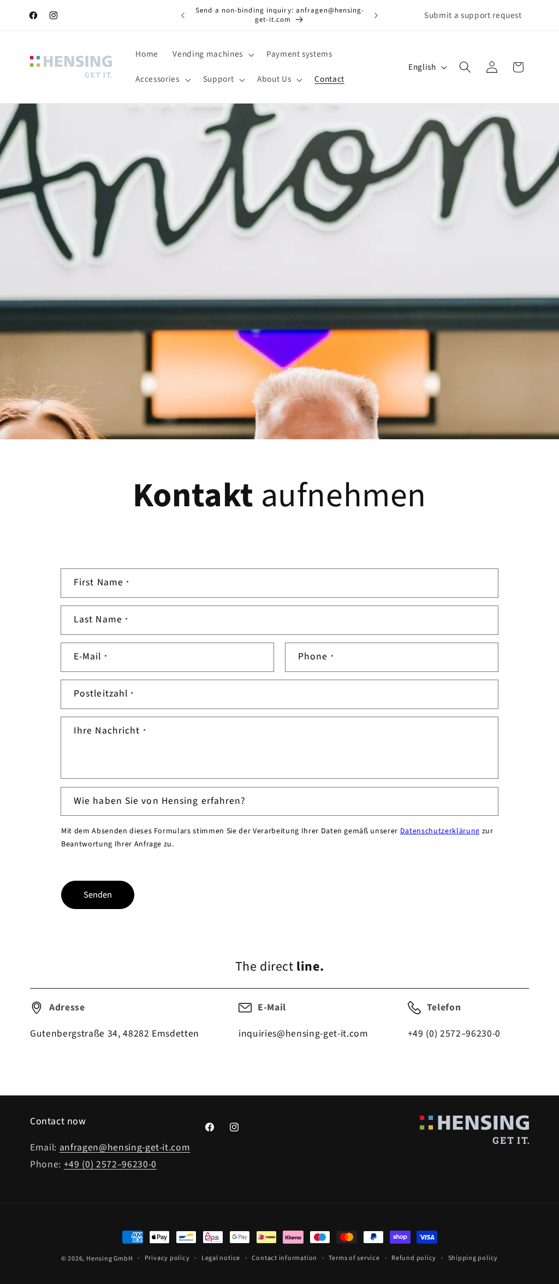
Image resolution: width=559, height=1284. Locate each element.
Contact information (284, 1258)
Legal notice (220, 1258)
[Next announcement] (376, 15)
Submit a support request (473, 15)
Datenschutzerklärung (440, 831)
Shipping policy (473, 1258)
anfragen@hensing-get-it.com (125, 1147)
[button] (212, 54)
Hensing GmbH (109, 1258)
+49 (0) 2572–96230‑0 (454, 1033)
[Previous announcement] (183, 15)
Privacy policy (167, 1258)
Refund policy (413, 1258)
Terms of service (354, 1258)
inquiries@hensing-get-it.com (303, 1033)
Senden (98, 894)
